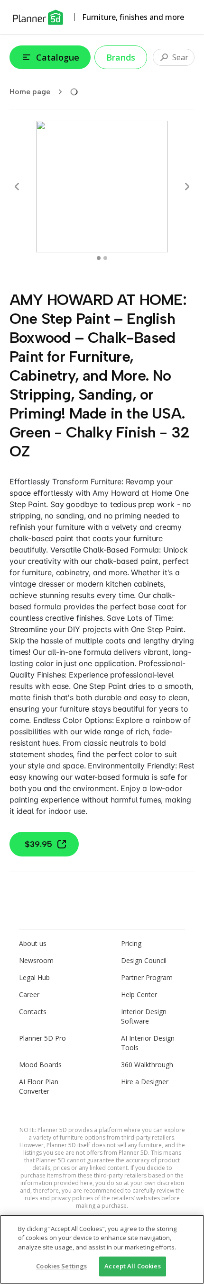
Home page (29, 91)
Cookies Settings (61, 1266)
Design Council (144, 960)
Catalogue (57, 57)
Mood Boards (40, 1064)
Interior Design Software (144, 1016)
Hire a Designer (144, 1081)
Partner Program (147, 977)
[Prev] (17, 186)
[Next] (187, 186)
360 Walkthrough (147, 1064)
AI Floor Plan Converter (38, 1086)
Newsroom (36, 960)
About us (32, 943)
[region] (102, 1249)
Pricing (131, 943)
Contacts (32, 1011)
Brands (120, 57)
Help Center (139, 994)
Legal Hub (34, 977)
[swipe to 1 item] (105, 258)
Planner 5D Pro (42, 1038)
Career (29, 994)
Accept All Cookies (132, 1266)
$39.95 (38, 844)
